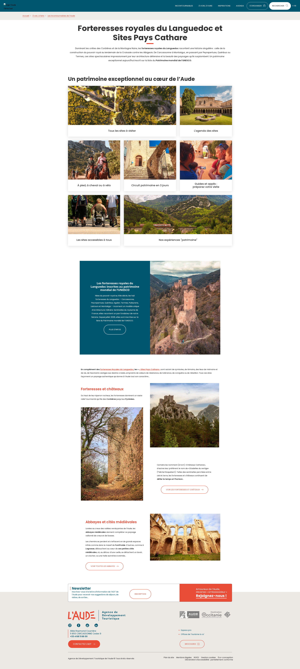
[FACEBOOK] (79, 625)
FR (295, 5)
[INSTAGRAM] (70, 625)
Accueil (25, 15)
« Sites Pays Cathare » (149, 369)
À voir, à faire (38, 15)
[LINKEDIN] (96, 625)
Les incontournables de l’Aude (61, 15)
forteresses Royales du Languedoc (117, 369)
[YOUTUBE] (87, 625)
